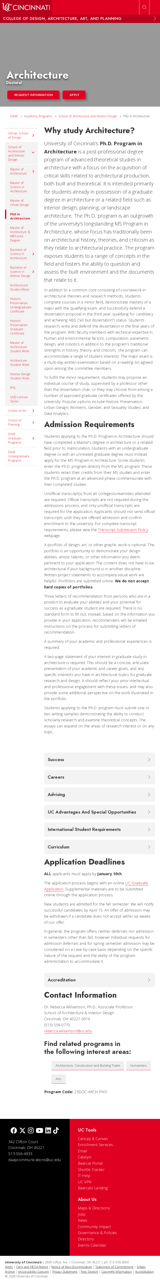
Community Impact (94, 1226)
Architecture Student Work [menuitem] (19, 362)
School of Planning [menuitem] (14, 422)
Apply (74, 95)
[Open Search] (144, 7)
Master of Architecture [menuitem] (18, 171)
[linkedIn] (48, 1131)
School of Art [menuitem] (17, 411)
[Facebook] (13, 1131)
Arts (58, 1079)
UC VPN (85, 1181)
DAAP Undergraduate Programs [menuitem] (18, 456)
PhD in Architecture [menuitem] (20, 216)
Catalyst (84, 1156)
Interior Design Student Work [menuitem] (20, 376)
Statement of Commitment (114, 1267)
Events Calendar (92, 1245)
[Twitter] (22, 1131)
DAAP (14, 116)
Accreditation (144, 1272)
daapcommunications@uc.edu (34, 1159)
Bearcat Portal (90, 1163)
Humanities (138, 1065)
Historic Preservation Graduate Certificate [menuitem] (19, 327)
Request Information (33, 95)
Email (82, 1150)
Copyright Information (116, 1272)
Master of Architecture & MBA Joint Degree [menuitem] (20, 234)
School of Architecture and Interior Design (88, 116)
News (83, 1220)
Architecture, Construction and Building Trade (88, 1065)
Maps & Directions (94, 1207)
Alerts (9, 1267)
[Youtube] (39, 1131)
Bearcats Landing (93, 1187)
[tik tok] (56, 1131)
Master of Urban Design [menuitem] (19, 203)
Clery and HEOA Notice (32, 1267)
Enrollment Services (95, 1144)
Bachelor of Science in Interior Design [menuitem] (20, 271)
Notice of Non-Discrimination (71, 1267)
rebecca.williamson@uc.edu (68, 1030)
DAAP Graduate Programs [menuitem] (14, 438)
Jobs (82, 1214)
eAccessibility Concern (33, 1272)
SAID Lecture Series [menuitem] (19, 399)
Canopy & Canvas (93, 1138)
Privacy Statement (65, 1272)
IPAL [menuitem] (13, 388)
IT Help (84, 1175)
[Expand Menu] (155, 19)
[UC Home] (26, 7)
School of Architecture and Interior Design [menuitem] (16, 153)
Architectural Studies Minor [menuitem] (20, 287)
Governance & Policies (97, 1232)
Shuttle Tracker (91, 1169)
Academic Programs (38, 116)
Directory (86, 1238)
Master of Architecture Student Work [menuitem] (19, 347)
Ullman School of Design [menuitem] (18, 135)
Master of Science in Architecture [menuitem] (18, 187)
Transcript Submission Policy (123, 529)
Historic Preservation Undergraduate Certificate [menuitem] (20, 305)
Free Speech (89, 1272)
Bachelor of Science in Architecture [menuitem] (18, 254)
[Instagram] (31, 1131)
